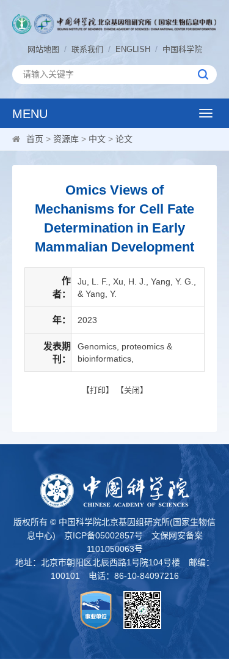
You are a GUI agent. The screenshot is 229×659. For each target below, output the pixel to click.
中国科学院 (182, 49)
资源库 (66, 139)
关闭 (132, 390)
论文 (124, 139)
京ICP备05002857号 (103, 535)
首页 (34, 139)
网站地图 (43, 49)
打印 (98, 390)
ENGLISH (132, 49)
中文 (97, 139)
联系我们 (87, 49)
